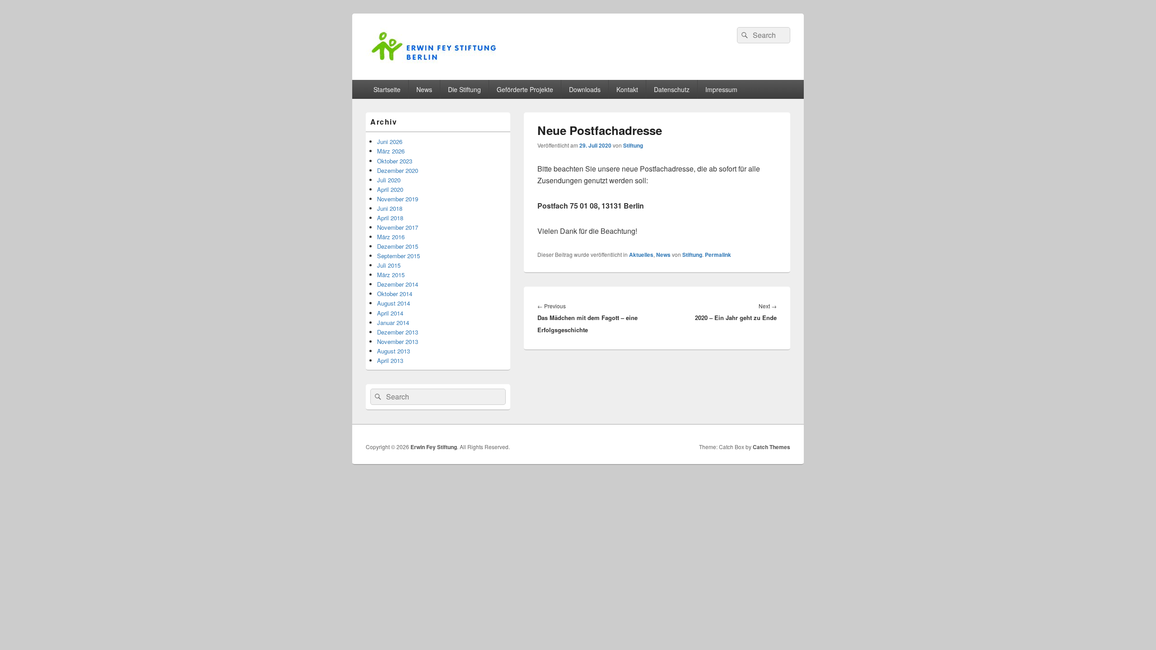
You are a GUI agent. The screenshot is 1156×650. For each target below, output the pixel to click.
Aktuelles (641, 255)
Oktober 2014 (394, 293)
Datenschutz (672, 89)
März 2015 (391, 274)
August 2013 (393, 351)
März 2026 (391, 151)
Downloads (585, 89)
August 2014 (393, 303)
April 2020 (390, 189)
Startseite (387, 89)
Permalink (718, 255)
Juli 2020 (389, 180)
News (424, 89)
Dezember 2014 (397, 284)
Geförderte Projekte (525, 89)
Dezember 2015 (397, 246)
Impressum (721, 89)
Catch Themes (771, 447)
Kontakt (627, 89)
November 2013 (397, 341)
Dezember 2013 (397, 332)
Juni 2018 (389, 208)
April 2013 (390, 360)
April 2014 (390, 313)
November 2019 (397, 199)
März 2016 (391, 236)
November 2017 (397, 227)
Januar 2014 (393, 322)
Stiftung (633, 145)
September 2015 (398, 255)
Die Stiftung (464, 89)
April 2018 (390, 218)
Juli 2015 (389, 265)
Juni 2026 (389, 141)
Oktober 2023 (394, 161)
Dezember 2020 (397, 170)
